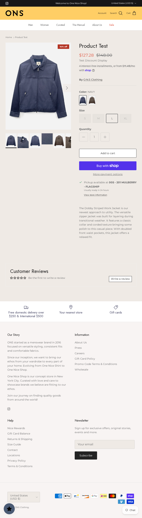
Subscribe (86, 455)
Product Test (21, 37)
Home (9, 37)
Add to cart (108, 153)
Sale (111, 25)
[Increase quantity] (105, 137)
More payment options (108, 174)
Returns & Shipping (19, 439)
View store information (95, 195)
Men (30, 25)
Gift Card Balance (18, 433)
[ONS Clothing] (14, 13)
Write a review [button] (120, 278)
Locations (13, 455)
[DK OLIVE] (92, 100)
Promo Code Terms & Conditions (96, 364)
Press (78, 347)
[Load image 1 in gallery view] (38, 86)
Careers (79, 353)
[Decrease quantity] (83, 137)
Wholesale (81, 369)
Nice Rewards (16, 428)
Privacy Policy (16, 460)
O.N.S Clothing (92, 79)
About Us (97, 25)
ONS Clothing (22, 507)
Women (44, 25)
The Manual (78, 25)
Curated (60, 25)
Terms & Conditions (20, 466)
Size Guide (14, 444)
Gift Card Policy (85, 358)
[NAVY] (83, 100)
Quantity (85, 129)
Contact (12, 450)
